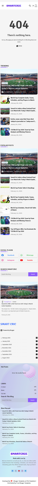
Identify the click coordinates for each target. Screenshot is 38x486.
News (18, 390)
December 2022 (19, 351)
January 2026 (19, 341)
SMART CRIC (8, 324)
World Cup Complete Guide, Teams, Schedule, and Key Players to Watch (22, 99)
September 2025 (19, 344)
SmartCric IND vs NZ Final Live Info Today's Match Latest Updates (17, 305)
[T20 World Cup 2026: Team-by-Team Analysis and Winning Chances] (5, 132)
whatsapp (30, 255)
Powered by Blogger (8, 330)
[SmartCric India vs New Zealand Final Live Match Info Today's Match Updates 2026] (5, 110)
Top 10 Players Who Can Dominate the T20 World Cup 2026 (23, 230)
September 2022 (19, 354)
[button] (30, 6)
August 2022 (19, 358)
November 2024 (19, 348)
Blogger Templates (19, 481)
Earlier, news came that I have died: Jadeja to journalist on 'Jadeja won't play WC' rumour (23, 120)
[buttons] (12, 471)
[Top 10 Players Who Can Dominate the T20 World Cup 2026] (5, 231)
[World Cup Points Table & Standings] (5, 190)
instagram (10, 260)
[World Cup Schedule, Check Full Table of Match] (5, 210)
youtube (30, 260)
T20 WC (18, 393)
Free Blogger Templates (23, 483)
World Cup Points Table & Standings (22, 188)
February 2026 (19, 338)
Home (19, 46)
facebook (11, 255)
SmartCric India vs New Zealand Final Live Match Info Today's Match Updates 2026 (23, 110)
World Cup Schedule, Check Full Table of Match (23, 209)
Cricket (18, 387)
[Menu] (2, 6)
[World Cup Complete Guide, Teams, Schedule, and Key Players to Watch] (5, 100)
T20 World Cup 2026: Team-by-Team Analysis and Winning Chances (22, 131)
